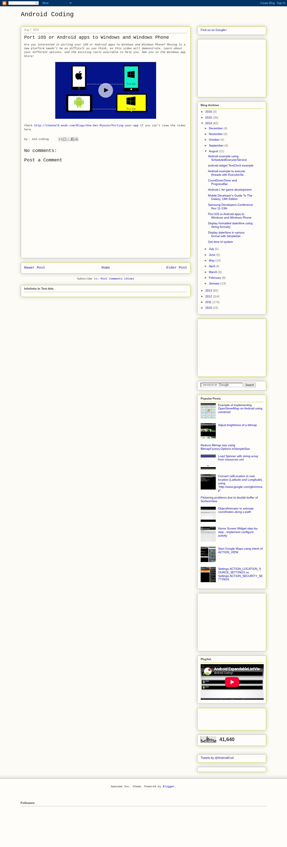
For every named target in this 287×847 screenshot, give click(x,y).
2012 (209, 296)
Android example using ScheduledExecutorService (227, 157)
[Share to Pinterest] (76, 139)
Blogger (169, 786)
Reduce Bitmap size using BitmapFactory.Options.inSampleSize (225, 446)
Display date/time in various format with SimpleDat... (226, 234)
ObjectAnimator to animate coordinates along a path (236, 510)
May (212, 260)
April (212, 266)
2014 (209, 123)
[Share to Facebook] (72, 139)
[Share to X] (68, 139)
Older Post (176, 268)
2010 (209, 307)
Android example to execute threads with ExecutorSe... (227, 172)
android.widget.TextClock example (230, 165)
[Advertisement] (232, 67)
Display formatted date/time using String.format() (230, 225)
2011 (208, 302)
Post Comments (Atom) (117, 278)
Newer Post (34, 268)
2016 (209, 111)
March (213, 272)
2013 (209, 290)
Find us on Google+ (214, 30)
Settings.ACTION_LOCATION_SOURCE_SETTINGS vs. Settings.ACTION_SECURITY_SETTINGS (240, 574)
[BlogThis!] (64, 139)
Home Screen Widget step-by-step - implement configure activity (238, 532)
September (216, 145)
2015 (209, 117)
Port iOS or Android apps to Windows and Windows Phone (229, 215)
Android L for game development (229, 189)
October (214, 139)
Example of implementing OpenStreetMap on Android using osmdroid (240, 408)
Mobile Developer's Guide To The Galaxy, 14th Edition (230, 197)
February (215, 277)
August (214, 151)
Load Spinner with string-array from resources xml (238, 457)
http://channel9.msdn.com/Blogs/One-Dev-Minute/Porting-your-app (86, 125)
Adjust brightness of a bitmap (237, 425)
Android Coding (47, 14)
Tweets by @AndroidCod (217, 757)
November (216, 134)
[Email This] (60, 139)
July (212, 249)
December (216, 128)
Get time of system (220, 241)
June (212, 254)
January (214, 283)
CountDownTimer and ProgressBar (222, 182)
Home (105, 268)
